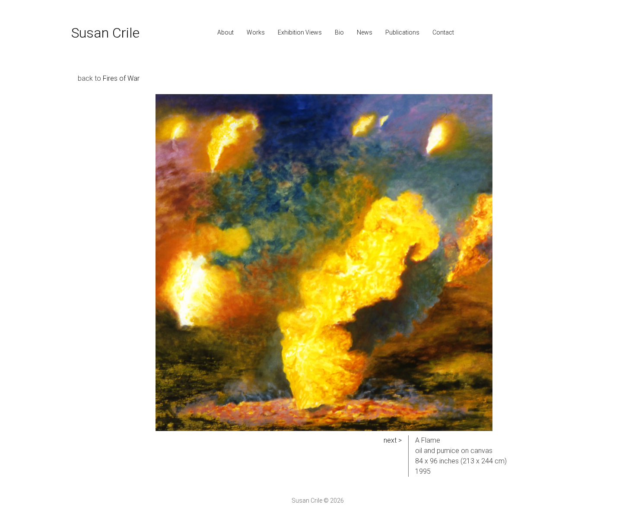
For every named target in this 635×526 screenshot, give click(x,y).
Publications (402, 32)
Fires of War (121, 78)
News (364, 32)
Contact (443, 32)
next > (393, 440)
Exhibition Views (300, 32)
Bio (339, 32)
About (225, 32)
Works (256, 32)
